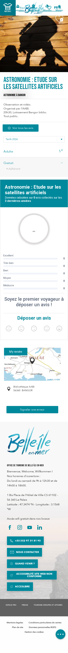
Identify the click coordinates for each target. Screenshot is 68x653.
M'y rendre (15, 352)
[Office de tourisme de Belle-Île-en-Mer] (29, 440)
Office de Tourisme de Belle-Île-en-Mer (25, 465)
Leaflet (50, 379)
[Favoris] (49, 7)
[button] (57, 8)
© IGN (57, 379)
